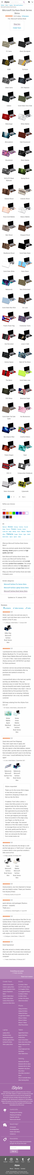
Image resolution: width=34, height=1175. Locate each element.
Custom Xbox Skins (8, 998)
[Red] (4, 513)
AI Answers (13, 1127)
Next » (24, 497)
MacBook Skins (7, 1035)
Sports (15, 536)
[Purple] (20, 513)
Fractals (19, 529)
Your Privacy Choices (24, 1172)
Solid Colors (5, 536)
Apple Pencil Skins (23, 1033)
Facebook (5, 1161)
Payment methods (14, 1117)
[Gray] (4, 517)
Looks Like (5, 531)
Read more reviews (27, 976)
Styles (6, 2)
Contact (23, 1168)
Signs (24, 534)
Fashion (21, 527)
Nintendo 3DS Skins (23, 1061)
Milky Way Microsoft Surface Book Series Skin (8, 637)
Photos (20, 534)
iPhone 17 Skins (22, 1022)
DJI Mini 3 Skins (22, 996)
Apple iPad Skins (22, 1035)
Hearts (24, 529)
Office (3, 534)
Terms (7, 1172)
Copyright (11, 1172)
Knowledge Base (14, 1129)
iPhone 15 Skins (22, 1018)
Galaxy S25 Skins (22, 1011)
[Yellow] (10, 513)
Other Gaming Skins (23, 1080)
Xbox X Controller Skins (24, 1077)
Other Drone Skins (23, 1000)
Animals (10, 527)
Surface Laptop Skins (8, 1039)
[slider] (9, 16)
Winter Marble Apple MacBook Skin (8, 722)
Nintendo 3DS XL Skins (24, 1064)
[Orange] (7, 513)
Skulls (28, 534)
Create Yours (17, 28)
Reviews (17, 1168)
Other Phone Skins (23, 1025)
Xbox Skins (21, 1071)
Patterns (9, 534)
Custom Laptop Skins (8, 987)
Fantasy (16, 527)
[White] (27, 513)
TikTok (28, 1161)
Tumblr (22, 1161)
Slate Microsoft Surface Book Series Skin (8, 870)
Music (18, 531)
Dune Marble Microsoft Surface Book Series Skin (17, 872)
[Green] (14, 513)
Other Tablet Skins (23, 1053)
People (16, 534)
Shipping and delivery (15, 1115)
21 (19, 497)
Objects (28, 531)
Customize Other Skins (9, 1003)
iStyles (2, 5)
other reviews (19, 608)
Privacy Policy (16, 1172)
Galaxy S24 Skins (22, 1008)
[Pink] (23, 513)
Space (11, 536)
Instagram (11, 1161)
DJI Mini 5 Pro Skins (23, 998)
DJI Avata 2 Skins (22, 984)
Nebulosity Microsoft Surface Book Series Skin (17, 775)
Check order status (15, 1131)
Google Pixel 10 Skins (24, 1015)
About (11, 1168)
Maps (10, 531)
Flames (8, 529)
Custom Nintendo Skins (9, 989)
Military (14, 531)
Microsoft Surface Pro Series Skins (15, 584)
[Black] (7, 517)
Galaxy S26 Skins (22, 1013)
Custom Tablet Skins (8, 996)
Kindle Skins (21, 1037)
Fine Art (26, 527)
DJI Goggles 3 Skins (23, 989)
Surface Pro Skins (7, 1042)
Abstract (4, 527)
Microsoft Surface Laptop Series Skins (16, 588)
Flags (3, 529)
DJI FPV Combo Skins (24, 987)
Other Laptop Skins (8, 1044)
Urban (19, 536)
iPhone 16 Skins (22, 1020)
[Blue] (17, 513)
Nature (23, 531)
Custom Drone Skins (8, 984)
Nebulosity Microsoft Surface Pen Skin (8, 774)
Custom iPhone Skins (8, 1000)
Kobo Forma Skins (23, 1039)
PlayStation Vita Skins (24, 1068)
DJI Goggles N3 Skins (24, 991)
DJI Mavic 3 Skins (23, 994)
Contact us (13, 1134)
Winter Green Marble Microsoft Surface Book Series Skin (17, 725)
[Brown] (10, 517)
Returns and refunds (15, 1119)
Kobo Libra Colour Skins (24, 1042)
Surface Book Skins (8, 1037)
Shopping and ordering (16, 1112)
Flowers (13, 529)
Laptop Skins (6, 1033)
